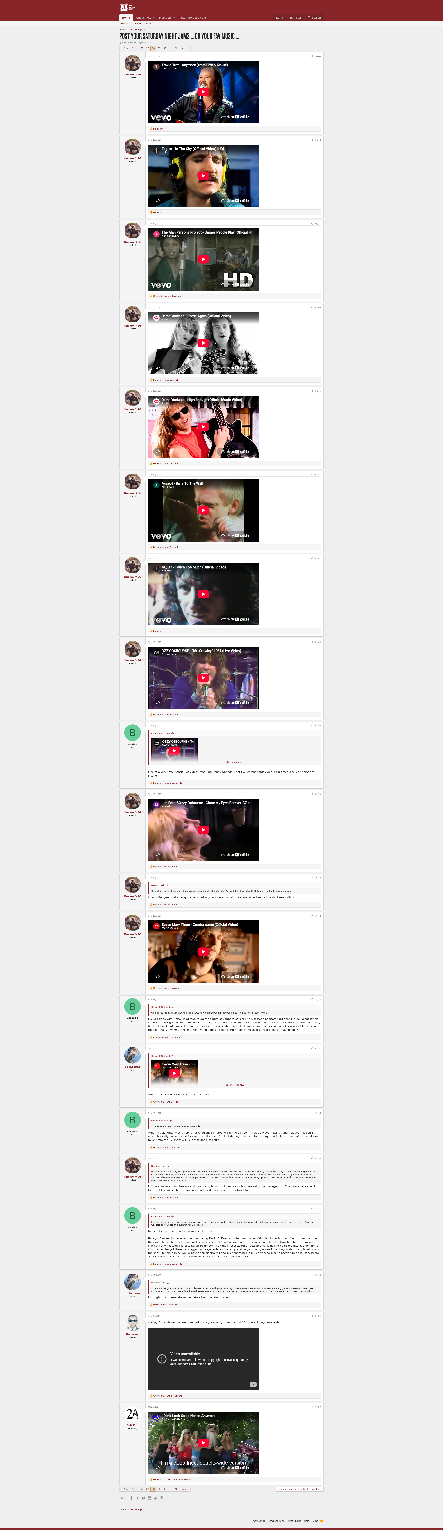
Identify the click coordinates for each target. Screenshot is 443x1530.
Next (184, 48)
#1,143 (318, 223)
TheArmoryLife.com (192, 17)
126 (175, 48)
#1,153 (318, 999)
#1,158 (318, 1275)
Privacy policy (294, 1520)
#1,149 (318, 726)
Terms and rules (275, 1520)
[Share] (312, 56)
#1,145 (318, 391)
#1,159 (318, 1316)
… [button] (137, 48)
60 (164, 48)
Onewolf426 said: (160, 733)
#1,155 (318, 1113)
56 (142, 48)
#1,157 (318, 1208)
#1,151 (318, 878)
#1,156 (318, 1158)
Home (126, 17)
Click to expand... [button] (235, 762)
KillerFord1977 (130, 42)
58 (153, 48)
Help (306, 1520)
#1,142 (318, 140)
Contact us (259, 1520)
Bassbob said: (158, 885)
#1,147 (318, 558)
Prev (125, 48)
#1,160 (318, 1407)
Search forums (143, 23)
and (168, 296)
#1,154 (318, 1048)
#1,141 (318, 56)
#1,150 (318, 794)
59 (159, 48)
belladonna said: (159, 1120)
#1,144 (318, 307)
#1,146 (318, 475)
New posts (125, 23)
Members (165, 17)
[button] (154, 17)
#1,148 (318, 642)
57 (147, 48)
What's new (143, 17)
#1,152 (318, 916)
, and (172, 1479)
